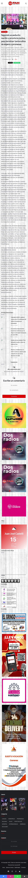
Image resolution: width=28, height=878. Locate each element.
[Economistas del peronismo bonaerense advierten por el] (5, 330)
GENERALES (23, 824)
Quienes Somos (10, 867)
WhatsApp (17, 62)
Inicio (3, 867)
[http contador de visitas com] (10, 582)
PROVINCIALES (20, 818)
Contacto (3, 838)
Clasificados (17, 867)
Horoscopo (14, 607)
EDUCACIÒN (5, 826)
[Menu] (2, 4)
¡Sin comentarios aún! (14, 369)
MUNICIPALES (11, 818)
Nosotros (3, 831)
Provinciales (4, 31)
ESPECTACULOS (18, 821)
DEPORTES (4, 824)
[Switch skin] (26, 4)
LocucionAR (17, 865)
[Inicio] (14, 3)
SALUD (10, 821)
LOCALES (4, 818)
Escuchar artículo (13, 31)
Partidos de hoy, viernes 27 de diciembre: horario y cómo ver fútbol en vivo (18, 342)
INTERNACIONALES (13, 824)
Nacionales (4, 821)
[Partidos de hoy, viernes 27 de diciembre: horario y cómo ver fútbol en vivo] (5, 341)
